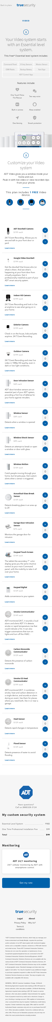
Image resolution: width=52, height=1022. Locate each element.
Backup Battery (26, 70)
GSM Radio (10, 70)
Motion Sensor (41, 64)
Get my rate (26, 883)
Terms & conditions (20, 927)
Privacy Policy (20, 923)
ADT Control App (26, 75)
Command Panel (10, 64)
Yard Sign (41, 70)
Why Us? (32, 923)
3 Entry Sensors (26, 64)
